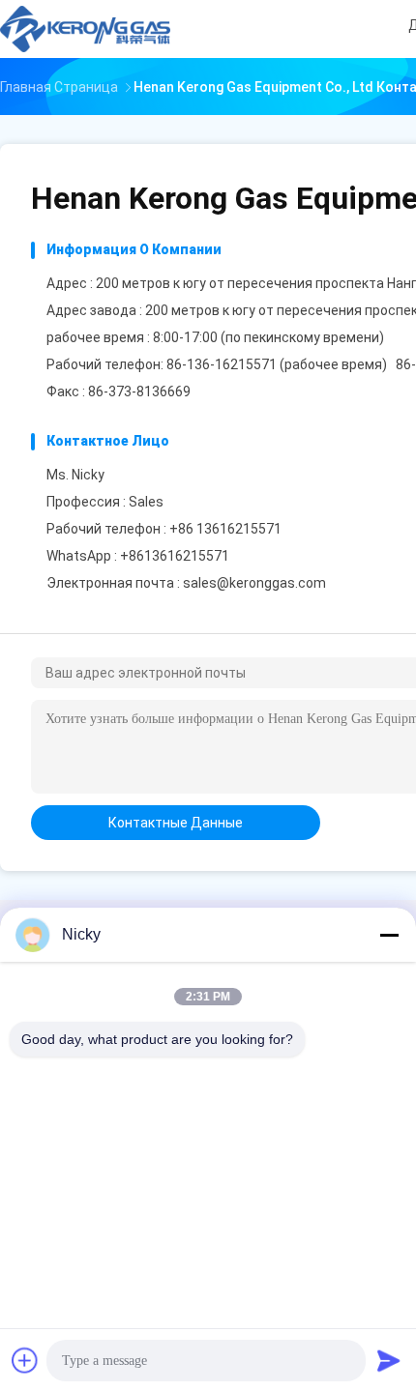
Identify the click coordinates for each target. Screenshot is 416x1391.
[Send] (388, 1360)
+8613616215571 (174, 556)
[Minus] (389, 934)
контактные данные (175, 822)
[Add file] (25, 1360)
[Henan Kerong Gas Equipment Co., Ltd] (85, 29)
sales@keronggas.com (254, 583)
